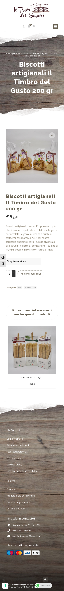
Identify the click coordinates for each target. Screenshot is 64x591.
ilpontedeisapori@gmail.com (27, 535)
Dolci (28, 53)
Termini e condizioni (18, 445)
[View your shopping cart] (29, 26)
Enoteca (11, 489)
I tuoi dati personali (17, 451)
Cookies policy (14, 464)
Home (9, 53)
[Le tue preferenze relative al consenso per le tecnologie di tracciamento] (5, 586)
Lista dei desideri (16, 508)
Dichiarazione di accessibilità (22, 471)
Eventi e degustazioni (18, 502)
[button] (52, 135)
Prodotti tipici (19, 53)
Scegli (29, 384)
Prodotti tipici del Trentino (21, 495)
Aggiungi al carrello (31, 274)
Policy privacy (14, 458)
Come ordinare (15, 438)
